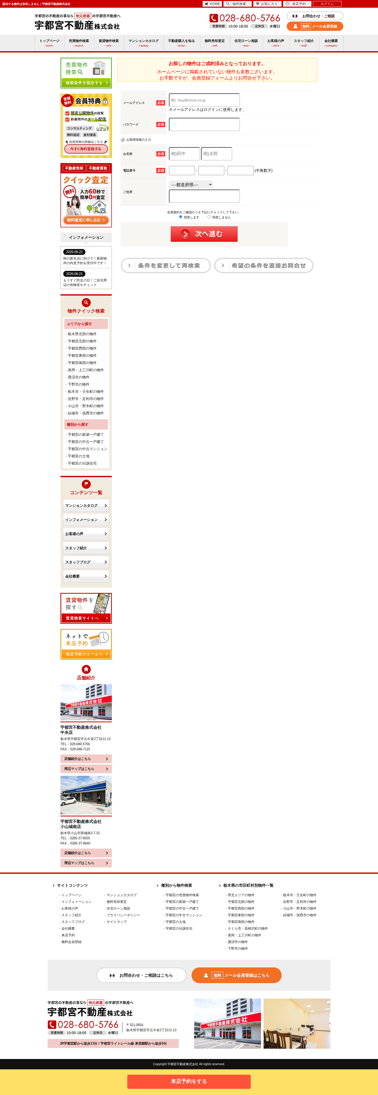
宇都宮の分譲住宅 (82, 463)
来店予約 (299, 4)
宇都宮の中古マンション (87, 449)
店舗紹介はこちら (77, 759)
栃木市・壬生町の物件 (86, 391)
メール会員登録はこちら (242, 975)
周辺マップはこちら (79, 769)
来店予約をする (189, 1081)
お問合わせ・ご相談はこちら (146, 975)
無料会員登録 (71, 942)
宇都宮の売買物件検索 (182, 895)
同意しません (221, 217)
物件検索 (239, 4)
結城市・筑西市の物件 (86, 413)
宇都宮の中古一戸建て (86, 442)
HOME (215, 4)
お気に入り (269, 4)
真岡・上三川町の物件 (86, 370)
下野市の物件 (78, 384)
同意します (191, 217)
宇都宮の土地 (78, 456)
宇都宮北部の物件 (82, 341)
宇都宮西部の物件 (82, 348)
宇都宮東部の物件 (82, 355)
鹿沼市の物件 (78, 377)
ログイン (327, 4)
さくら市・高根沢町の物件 (248, 928)
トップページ (71, 895)
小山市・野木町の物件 (86, 406)
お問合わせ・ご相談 (318, 16)
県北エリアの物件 (241, 895)
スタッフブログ (78, 562)
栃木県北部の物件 (82, 334)
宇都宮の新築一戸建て (86, 434)
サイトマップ (117, 922)
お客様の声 (74, 534)
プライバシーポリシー (123, 915)
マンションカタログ (81, 505)
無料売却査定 (117, 902)
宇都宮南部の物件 (82, 363)
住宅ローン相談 (118, 908)
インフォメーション (81, 520)
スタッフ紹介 (76, 548)
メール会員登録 (319, 26)
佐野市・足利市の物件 (86, 399)
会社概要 (72, 576)
